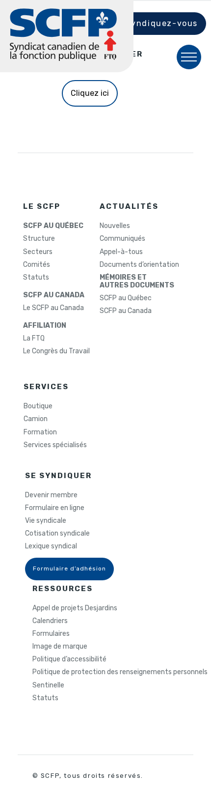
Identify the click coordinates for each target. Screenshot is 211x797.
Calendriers (50, 621)
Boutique (38, 406)
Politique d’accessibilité (69, 659)
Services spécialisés (55, 445)
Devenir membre (51, 495)
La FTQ (34, 338)
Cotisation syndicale (57, 534)
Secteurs (38, 252)
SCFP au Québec (126, 298)
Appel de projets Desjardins (74, 608)
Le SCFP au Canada (53, 308)
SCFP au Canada (126, 311)
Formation (40, 432)
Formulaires (51, 634)
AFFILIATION (44, 326)
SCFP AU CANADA (53, 295)
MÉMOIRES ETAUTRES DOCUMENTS (137, 281)
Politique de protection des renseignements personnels (120, 672)
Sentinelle (48, 685)
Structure (39, 239)
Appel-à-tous (121, 252)
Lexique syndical (51, 546)
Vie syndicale (45, 521)
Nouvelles (115, 226)
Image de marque (59, 647)
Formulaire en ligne (54, 508)
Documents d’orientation (139, 265)
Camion (36, 419)
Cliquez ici (90, 93)
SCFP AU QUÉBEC (53, 226)
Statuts (36, 278)
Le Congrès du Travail (56, 351)
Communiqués (122, 239)
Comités (36, 265)
